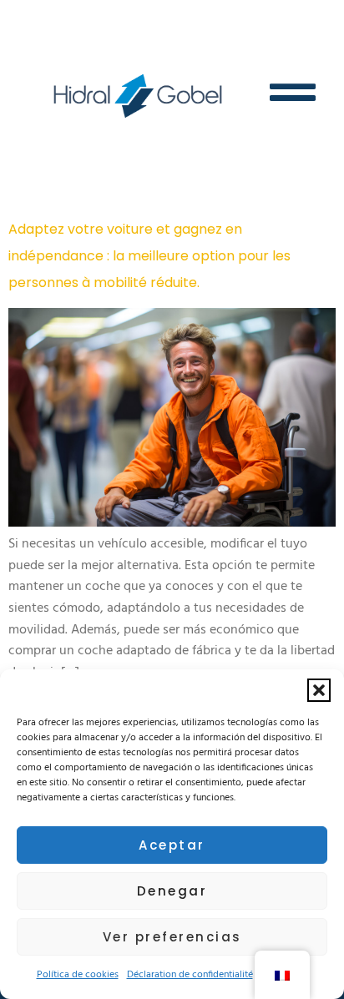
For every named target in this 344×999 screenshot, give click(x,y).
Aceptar (172, 845)
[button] (319, 690)
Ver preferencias (172, 937)
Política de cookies (78, 974)
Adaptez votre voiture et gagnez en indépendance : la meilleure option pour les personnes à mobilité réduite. (149, 255)
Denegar (172, 891)
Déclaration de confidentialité (190, 974)
